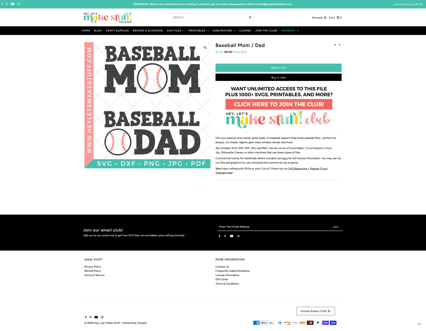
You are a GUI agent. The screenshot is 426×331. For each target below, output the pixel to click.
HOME (86, 30)
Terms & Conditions (227, 283)
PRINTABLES (197, 30)
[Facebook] (2, 4)
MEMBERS (288, 30)
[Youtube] (12, 4)
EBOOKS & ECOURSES (148, 30)
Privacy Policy (92, 266)
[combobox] (208, 17)
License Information (227, 275)
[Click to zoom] (205, 47)
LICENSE (245, 30)
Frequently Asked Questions (232, 270)
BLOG (98, 30)
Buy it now (278, 77)
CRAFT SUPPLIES (117, 30)
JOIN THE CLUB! (266, 30)
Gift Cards (221, 279)
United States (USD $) (408, 4)
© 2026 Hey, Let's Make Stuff (102, 323)
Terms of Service (94, 275)
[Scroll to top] (419, 324)
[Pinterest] (6, 4)
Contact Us (222, 266)
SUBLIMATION (222, 30)
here (285, 158)
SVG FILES (174, 30)
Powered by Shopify (134, 323)
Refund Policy (92, 270)
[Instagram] (18, 4)
